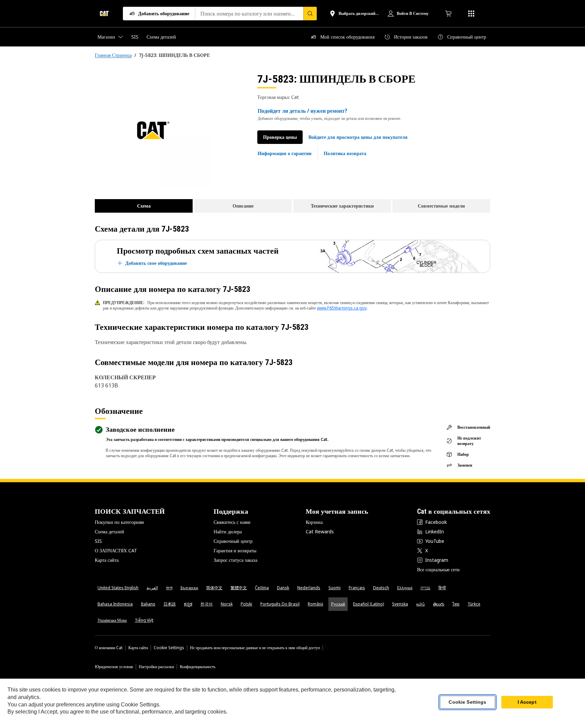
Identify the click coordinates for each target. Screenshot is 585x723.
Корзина (314, 522)
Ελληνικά (404, 588)
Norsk (227, 604)
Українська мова (112, 620)
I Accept (527, 702)
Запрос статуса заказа (235, 560)
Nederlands (308, 588)
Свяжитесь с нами (232, 522)
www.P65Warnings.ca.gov (342, 308)
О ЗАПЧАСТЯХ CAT (116, 550)
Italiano (148, 604)
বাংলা (169, 588)
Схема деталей (109, 531)
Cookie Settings (169, 648)
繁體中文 (239, 588)
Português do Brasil (280, 604)
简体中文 (214, 588)
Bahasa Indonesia (115, 604)
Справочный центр (233, 541)
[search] (310, 13)
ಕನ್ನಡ (188, 604)
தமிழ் (420, 604)
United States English (118, 588)
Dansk (283, 588)
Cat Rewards (320, 531)
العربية (152, 588)
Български (189, 588)
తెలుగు (438, 604)
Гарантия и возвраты (235, 550)
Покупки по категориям (119, 522)
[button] (358, 137)
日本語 (170, 604)
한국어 (206, 604)
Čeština (262, 588)
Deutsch (381, 588)
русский (338, 604)
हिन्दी (442, 588)
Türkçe (474, 604)
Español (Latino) (368, 604)
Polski (246, 604)
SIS (98, 541)
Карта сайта (106, 560)
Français (357, 588)
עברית (425, 588)
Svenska (400, 604)
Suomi (334, 588)
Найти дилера (228, 531)
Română (315, 604)
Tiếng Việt (144, 620)
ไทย (455, 604)
